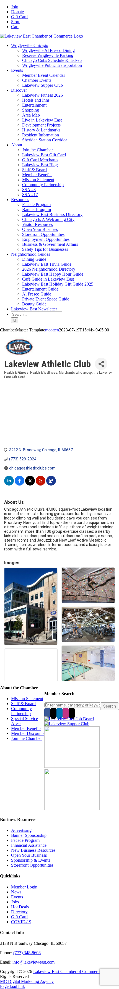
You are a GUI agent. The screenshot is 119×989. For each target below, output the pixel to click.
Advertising (21, 830)
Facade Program (25, 840)
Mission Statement (27, 698)
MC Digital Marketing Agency (27, 981)
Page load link (12, 986)
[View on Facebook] (19, 484)
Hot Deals (20, 906)
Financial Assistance (28, 845)
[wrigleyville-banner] (72, 766)
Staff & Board (23, 703)
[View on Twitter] (30, 484)
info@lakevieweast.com (33, 962)
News (16, 892)
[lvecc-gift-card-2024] (72, 808)
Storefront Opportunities (32, 865)
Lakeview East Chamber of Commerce (67, 971)
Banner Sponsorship (28, 835)
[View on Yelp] (40, 484)
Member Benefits (26, 728)
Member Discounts (27, 733)
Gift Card (19, 916)
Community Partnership (21, 711)
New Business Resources (33, 850)
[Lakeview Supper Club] (66, 723)
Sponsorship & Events (30, 860)
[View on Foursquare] (51, 484)
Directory (19, 911)
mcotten (52, 330)
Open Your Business (29, 855)
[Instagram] (66, 713)
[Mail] (72, 713)
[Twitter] (53, 713)
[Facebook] (47, 713)
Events (17, 897)
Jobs (15, 902)
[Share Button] (101, 364)
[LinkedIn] (59, 713)
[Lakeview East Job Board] (69, 718)
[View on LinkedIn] (9, 484)
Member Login (24, 887)
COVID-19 (21, 921)
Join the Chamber (26, 738)
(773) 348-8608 (27, 952)
